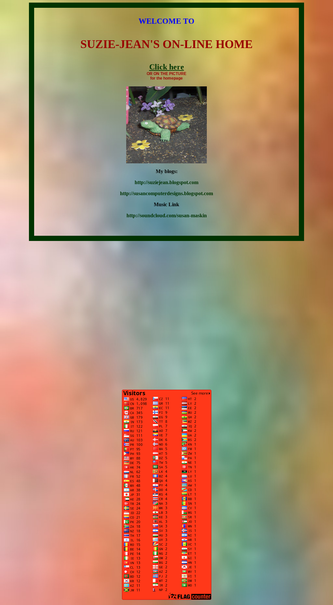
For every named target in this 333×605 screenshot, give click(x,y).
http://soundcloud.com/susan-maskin (167, 215)
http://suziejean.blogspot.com (166, 182)
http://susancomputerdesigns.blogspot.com (166, 193)
